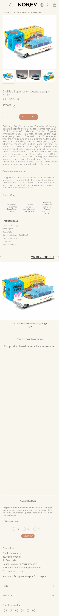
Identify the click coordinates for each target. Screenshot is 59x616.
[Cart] (54, 5)
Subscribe (28, 536)
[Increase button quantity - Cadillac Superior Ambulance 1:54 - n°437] (14, 117)
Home (6, 12)
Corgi (13, 195)
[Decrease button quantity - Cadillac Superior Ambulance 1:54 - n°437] (5, 117)
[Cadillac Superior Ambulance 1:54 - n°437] (29, 291)
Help (5, 585)
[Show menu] (4, 5)
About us (7, 595)
